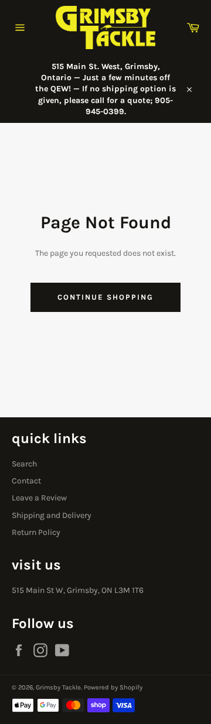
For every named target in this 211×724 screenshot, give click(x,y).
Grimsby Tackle (58, 687)
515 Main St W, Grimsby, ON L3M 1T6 (78, 590)
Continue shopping (105, 297)
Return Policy (36, 532)
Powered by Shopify (113, 687)
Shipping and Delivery (51, 515)
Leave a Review (39, 498)
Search (24, 464)
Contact (26, 481)
